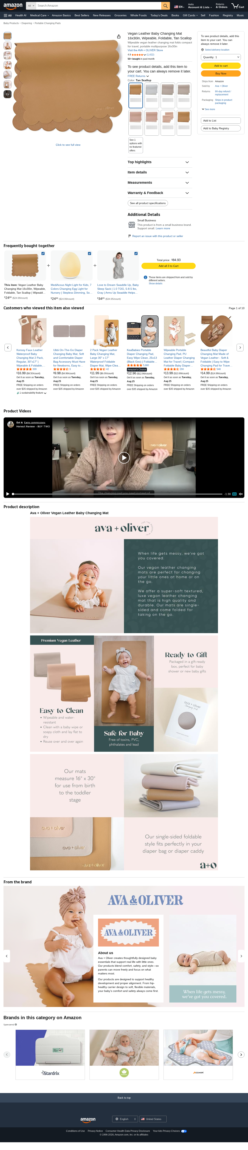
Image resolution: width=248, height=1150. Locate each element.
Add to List (209, 120)
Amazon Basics (61, 15)
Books (175, 15)
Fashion (214, 15)
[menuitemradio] (234, 494)
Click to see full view (68, 144)
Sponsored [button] (8, 1024)
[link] (71, 265)
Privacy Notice (95, 1131)
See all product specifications (148, 203)
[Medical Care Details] (48, 15)
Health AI (20, 15)
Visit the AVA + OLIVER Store (145, 50)
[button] (7, 15)
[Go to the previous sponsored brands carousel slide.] (7, 1055)
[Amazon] (13, 6)
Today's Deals (159, 15)
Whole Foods (138, 15)
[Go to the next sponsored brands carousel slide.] (241, 1055)
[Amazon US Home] (88, 1121)
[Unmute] (241, 494)
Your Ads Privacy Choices (166, 1131)
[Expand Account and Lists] (211, 7)
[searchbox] (98, 5)
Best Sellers (82, 15)
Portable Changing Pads (48, 23)
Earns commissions (34, 422)
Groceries (121, 15)
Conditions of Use (75, 1131)
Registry (228, 15)
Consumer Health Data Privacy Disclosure (128, 1131)
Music (240, 15)
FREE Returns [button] (137, 76)
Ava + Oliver (221, 86)
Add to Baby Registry (216, 128)
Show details (155, 283)
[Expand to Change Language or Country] (183, 7)
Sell (203, 15)
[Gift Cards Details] (197, 15)
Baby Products (11, 23)
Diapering (27, 23)
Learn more (163, 228)
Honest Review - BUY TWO (33, 426)
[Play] (7, 494)
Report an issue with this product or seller (157, 236)
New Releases (102, 15)
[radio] (7, 36)
